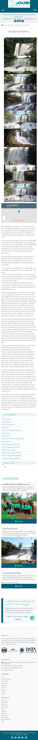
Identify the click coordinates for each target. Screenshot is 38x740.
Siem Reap (4, 700)
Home (4, 25)
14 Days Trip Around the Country (11, 444)
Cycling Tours (4, 683)
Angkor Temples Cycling (9, 450)
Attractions (10, 25)
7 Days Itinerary (7, 436)
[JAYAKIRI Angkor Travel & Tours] (19, 3)
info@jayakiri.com (30, 19)
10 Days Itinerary (7, 441)
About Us (3, 687)
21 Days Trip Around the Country (11, 447)
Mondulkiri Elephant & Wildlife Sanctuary (16, 484)
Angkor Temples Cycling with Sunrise (12, 453)
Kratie (2, 709)
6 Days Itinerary (7, 433)
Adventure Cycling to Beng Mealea (11, 458)
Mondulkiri (17, 25)
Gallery (3, 689)
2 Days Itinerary (7, 419)
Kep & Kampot (5, 717)
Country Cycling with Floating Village (12, 455)
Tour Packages (5, 681)
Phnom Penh (4, 702)
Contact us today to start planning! (17, 618)
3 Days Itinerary (7, 422)
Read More (20, 503)
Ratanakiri (4, 713)
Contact (3, 691)
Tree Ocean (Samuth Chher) (11, 573)
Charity (3, 693)
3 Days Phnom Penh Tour (9, 424)
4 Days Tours (6, 427)
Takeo (2, 721)
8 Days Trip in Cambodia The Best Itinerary (14, 438)
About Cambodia (5, 679)
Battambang (4, 705)
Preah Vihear (4, 715)
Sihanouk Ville (5, 707)
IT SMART (25, 734)
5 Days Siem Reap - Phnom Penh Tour (12, 430)
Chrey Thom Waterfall (9, 529)
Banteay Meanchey (6, 719)
